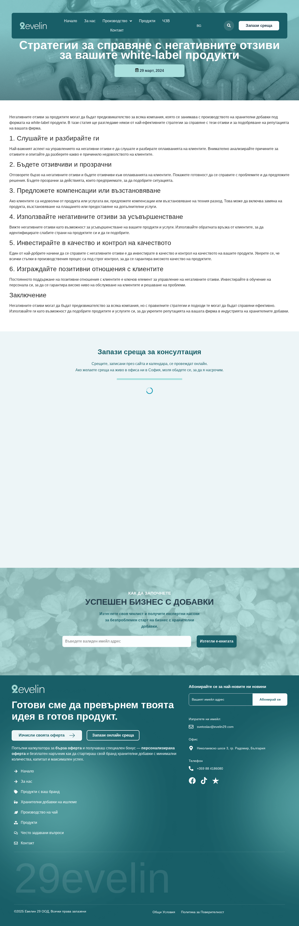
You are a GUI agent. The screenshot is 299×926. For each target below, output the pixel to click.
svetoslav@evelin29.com (215, 727)
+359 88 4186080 (210, 768)
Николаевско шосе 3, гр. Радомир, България (231, 748)
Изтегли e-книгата (216, 641)
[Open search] (229, 26)
